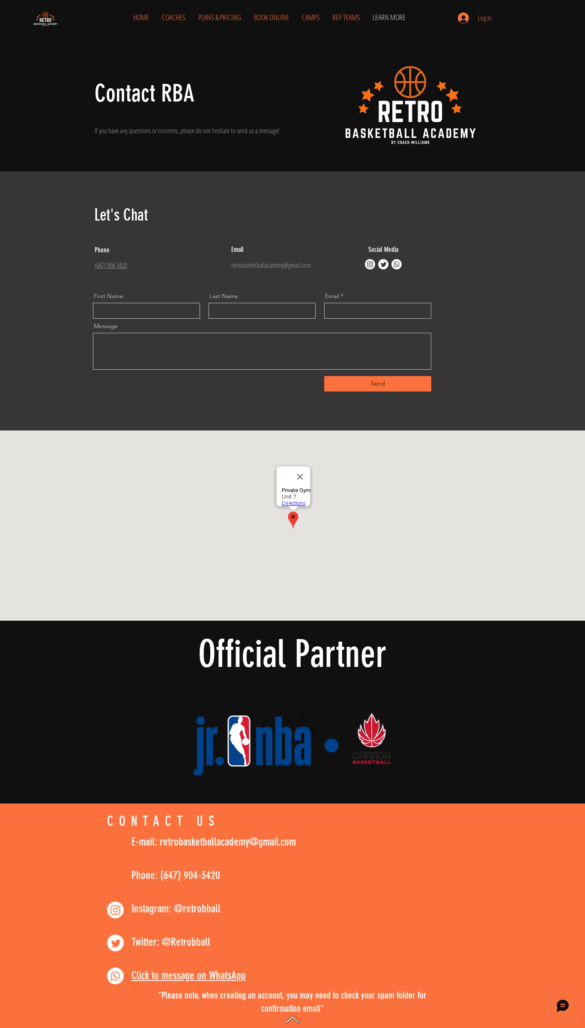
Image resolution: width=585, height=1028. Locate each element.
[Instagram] (370, 264)
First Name (108, 296)
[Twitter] (383, 264)
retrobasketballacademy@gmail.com (271, 265)
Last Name (223, 296)
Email (332, 296)
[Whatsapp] (396, 264)
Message (106, 326)
